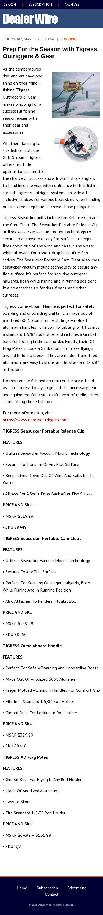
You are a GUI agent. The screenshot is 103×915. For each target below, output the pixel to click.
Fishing (69, 39)
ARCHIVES (72, 4)
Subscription (47, 888)
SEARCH (10, 4)
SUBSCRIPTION (40, 4)
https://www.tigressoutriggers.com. (35, 419)
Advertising (77, 888)
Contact (51, 894)
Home (22, 888)
